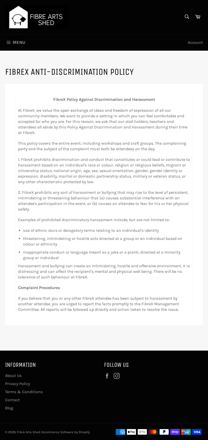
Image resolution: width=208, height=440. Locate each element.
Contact (12, 399)
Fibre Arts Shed (28, 432)
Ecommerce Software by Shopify (66, 432)
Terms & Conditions (24, 391)
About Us (13, 375)
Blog (9, 408)
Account (195, 42)
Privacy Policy (17, 383)
